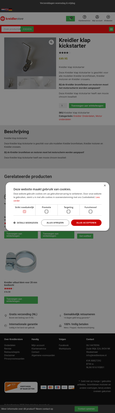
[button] (25, 222)
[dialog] (57, 206)
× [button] (105, 186)
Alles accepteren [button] (86, 222)
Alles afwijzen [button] (55, 222)
